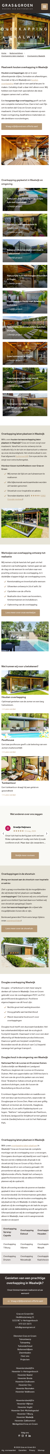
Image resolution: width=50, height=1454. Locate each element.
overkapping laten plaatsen (24, 1146)
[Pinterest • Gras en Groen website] (20, 1436)
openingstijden (13, 921)
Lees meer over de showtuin (19, 928)
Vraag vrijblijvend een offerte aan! (22, 126)
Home (3, 53)
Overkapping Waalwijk (36, 56)
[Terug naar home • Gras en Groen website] (17, 6)
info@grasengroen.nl (25, 1327)
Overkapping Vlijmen (26, 1246)
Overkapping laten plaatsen (12, 56)
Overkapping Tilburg (9, 1246)
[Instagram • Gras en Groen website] (23, 1436)
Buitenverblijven (16, 53)
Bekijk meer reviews (25, 855)
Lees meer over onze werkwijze (21, 612)
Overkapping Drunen (9, 1258)
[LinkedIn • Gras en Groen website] (30, 1436)
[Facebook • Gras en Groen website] (27, 1436)
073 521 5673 (25, 1324)
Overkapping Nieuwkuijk (26, 1258)
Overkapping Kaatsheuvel (43, 1258)
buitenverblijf (22, 456)
